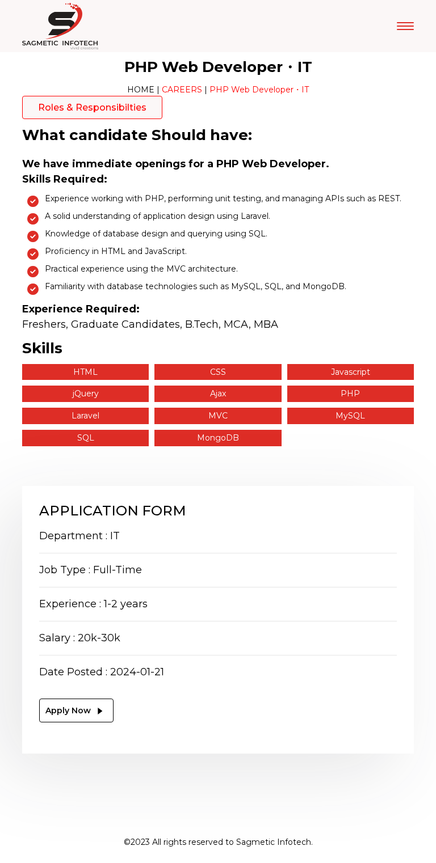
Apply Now (69, 710)
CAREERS (182, 89)
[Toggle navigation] (405, 26)
